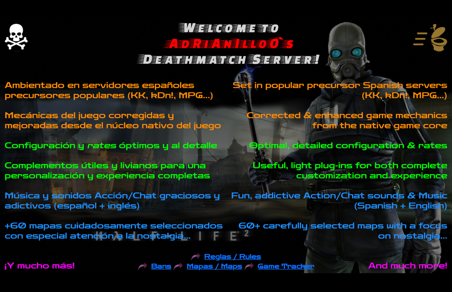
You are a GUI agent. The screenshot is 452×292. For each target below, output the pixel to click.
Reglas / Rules (232, 257)
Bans (161, 266)
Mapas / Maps (214, 266)
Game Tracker (286, 266)
